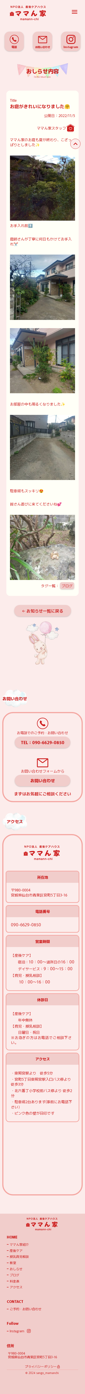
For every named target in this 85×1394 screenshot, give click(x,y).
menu (74, 11)
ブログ (67, 585)
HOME (12, 1237)
